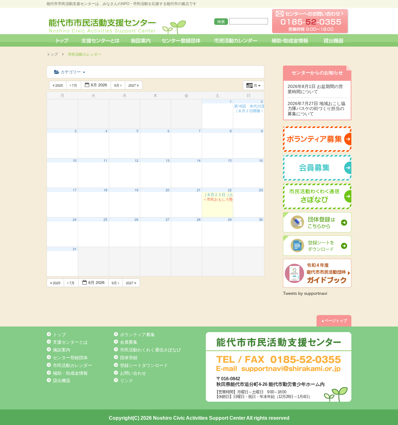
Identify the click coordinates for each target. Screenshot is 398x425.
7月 (74, 85)
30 (261, 219)
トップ (62, 40)
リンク (126, 380)
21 (199, 190)
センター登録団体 (181, 40)
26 (136, 219)
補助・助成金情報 (290, 40)
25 (105, 219)
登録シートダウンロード (144, 365)
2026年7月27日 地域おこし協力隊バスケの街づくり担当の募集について (316, 109)
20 (167, 190)
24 (74, 219)
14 (199, 160)
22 (230, 190)
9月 (117, 85)
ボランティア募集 (137, 334)
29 (230, 219)
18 (105, 190)
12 (136, 160)
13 (167, 160)
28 (199, 219)
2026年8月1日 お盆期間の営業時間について (315, 89)
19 (136, 190)
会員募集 (128, 342)
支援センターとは (100, 40)
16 (261, 160)
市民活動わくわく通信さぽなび (150, 349)
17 (74, 190)
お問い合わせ (133, 373)
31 (74, 249)
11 (105, 160)
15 (230, 160)
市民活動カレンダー (235, 40)
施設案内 (141, 40)
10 (74, 160)
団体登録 (128, 357)
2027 (132, 85)
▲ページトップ (334, 320)
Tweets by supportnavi (305, 293)
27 (167, 219)
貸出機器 (333, 40)
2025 (59, 85)
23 (261, 190)
